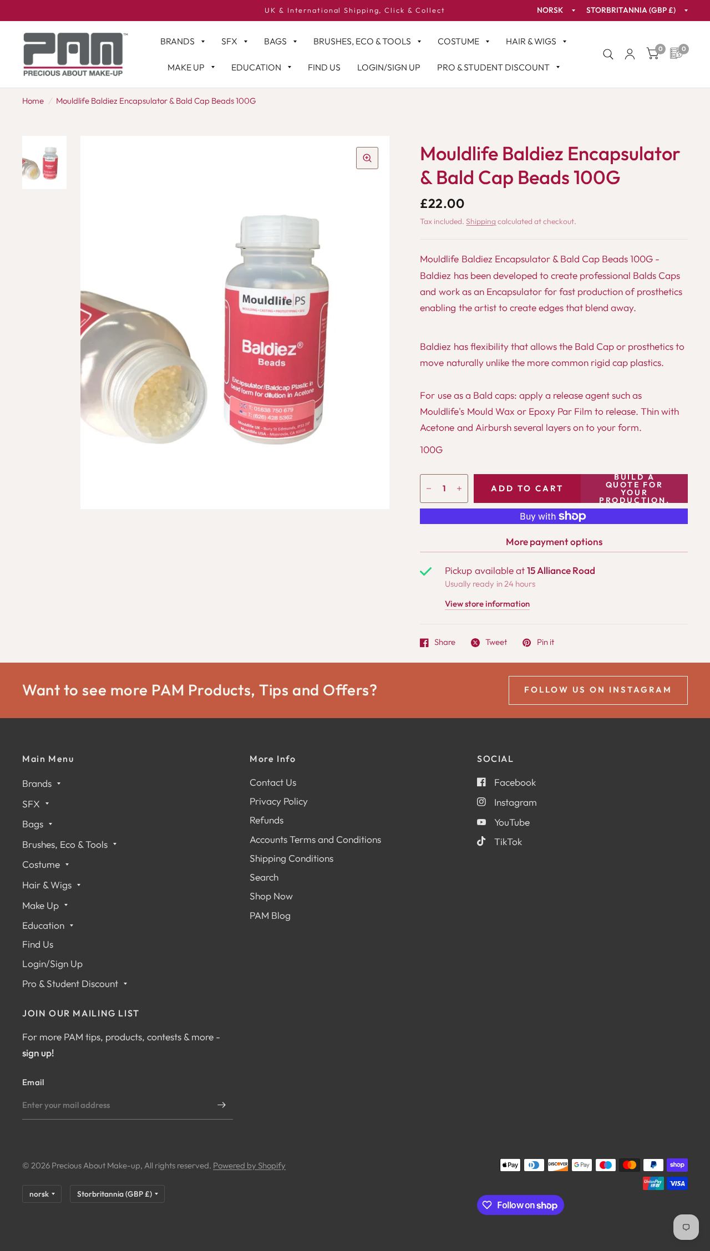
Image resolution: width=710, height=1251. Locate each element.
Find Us (324, 67)
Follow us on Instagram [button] (598, 689)
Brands (177, 41)
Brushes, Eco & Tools (362, 41)
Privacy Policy (279, 801)
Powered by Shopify (249, 1165)
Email (33, 1082)
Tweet (496, 642)
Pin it (545, 642)
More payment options (554, 541)
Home (33, 100)
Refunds (266, 820)
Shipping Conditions (291, 858)
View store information (487, 604)
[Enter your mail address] (222, 1105)
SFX (229, 41)
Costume (458, 41)
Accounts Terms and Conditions (315, 839)
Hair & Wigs (531, 41)
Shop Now (271, 896)
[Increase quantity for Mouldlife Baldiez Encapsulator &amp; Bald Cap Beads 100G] (459, 488)
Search (264, 877)
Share (444, 642)
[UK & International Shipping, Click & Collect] (355, 10)
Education (256, 67)
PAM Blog (270, 915)
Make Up (186, 67)
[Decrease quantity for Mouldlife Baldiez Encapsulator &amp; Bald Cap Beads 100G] (428, 488)
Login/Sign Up (388, 67)
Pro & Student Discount (493, 67)
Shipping (481, 221)
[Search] (608, 54)
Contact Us (273, 782)
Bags (275, 41)
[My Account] (630, 54)
